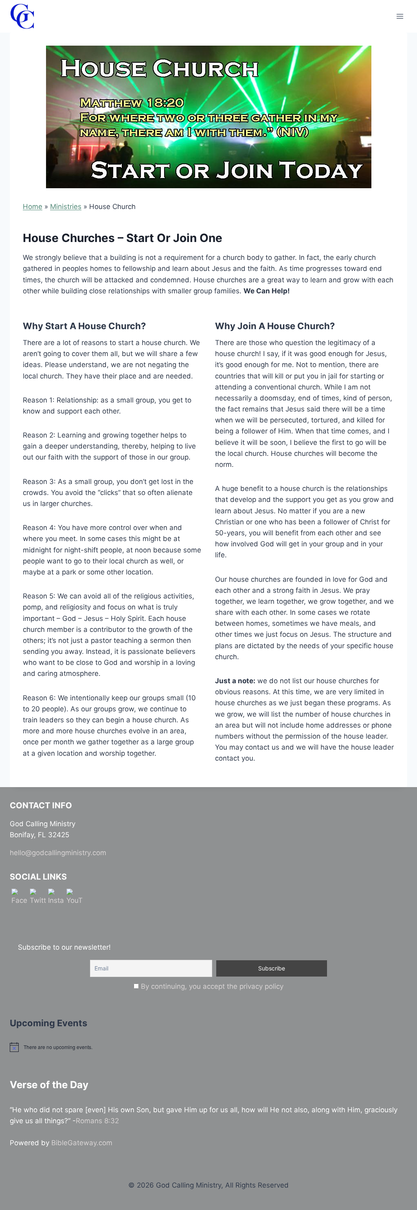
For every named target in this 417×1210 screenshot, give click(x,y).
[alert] (208, 1047)
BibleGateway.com (81, 1143)
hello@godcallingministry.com (58, 853)
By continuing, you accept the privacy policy (212, 986)
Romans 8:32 (97, 1121)
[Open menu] (399, 16)
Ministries (65, 206)
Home (32, 206)
